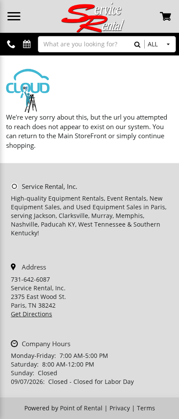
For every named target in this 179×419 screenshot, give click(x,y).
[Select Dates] (27, 44)
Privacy (119, 408)
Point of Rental (81, 408)
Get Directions (31, 314)
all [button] (153, 44)
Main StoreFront (82, 135)
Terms (146, 408)
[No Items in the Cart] (166, 16)
